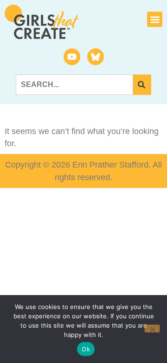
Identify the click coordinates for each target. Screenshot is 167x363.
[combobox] (74, 84)
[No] (152, 328)
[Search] (142, 84)
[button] (154, 19)
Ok (86, 349)
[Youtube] (72, 56)
